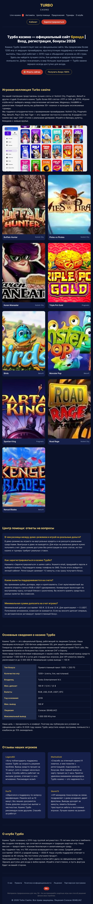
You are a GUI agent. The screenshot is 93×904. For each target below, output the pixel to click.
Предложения (58, 15)
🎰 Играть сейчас (32, 72)
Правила (18, 883)
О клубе (79, 15)
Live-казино (16, 15)
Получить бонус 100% (58, 72)
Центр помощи (43, 15)
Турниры (70, 15)
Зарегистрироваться (54, 22)
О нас (10, 883)
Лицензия (58, 883)
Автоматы (30, 15)
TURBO (46, 7)
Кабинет (33, 22)
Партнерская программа (74, 883)
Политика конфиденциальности (37, 883)
